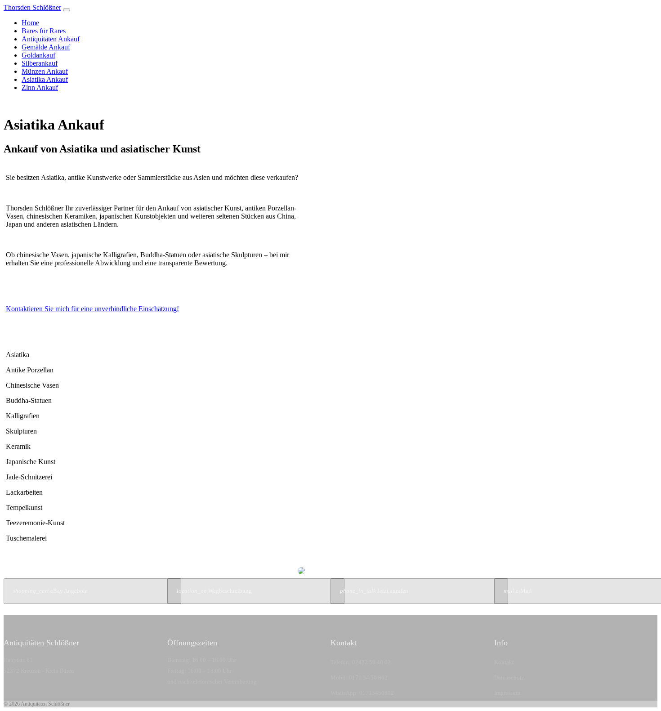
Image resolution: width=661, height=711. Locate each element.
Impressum (507, 692)
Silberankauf (40, 63)
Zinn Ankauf (40, 87)
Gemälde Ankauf (46, 47)
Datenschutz (509, 677)
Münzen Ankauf (45, 71)
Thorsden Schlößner (32, 7)
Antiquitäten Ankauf (51, 39)
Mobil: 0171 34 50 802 (359, 677)
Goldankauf (38, 55)
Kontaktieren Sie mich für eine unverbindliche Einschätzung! (92, 309)
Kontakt (504, 662)
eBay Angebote (50, 591)
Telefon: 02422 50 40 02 (360, 662)
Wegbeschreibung (214, 591)
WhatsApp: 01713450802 (362, 692)
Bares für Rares (44, 31)
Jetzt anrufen (374, 591)
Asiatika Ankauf (45, 79)
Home (30, 23)
